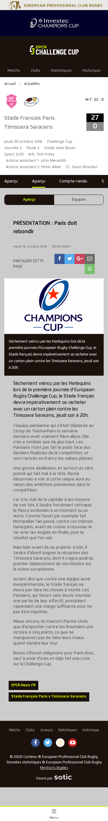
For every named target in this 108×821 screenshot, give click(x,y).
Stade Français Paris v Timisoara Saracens (48, 696)
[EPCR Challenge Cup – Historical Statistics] (54, 50)
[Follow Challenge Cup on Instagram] (60, 743)
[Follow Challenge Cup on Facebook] (35, 743)
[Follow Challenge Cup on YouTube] (72, 743)
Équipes (79, 200)
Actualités (32, 84)
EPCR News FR (23, 685)
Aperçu (29, 200)
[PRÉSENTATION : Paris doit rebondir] (59, 258)
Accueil (10, 84)
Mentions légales (54, 768)
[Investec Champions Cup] (54, 23)
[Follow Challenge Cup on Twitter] (47, 743)
